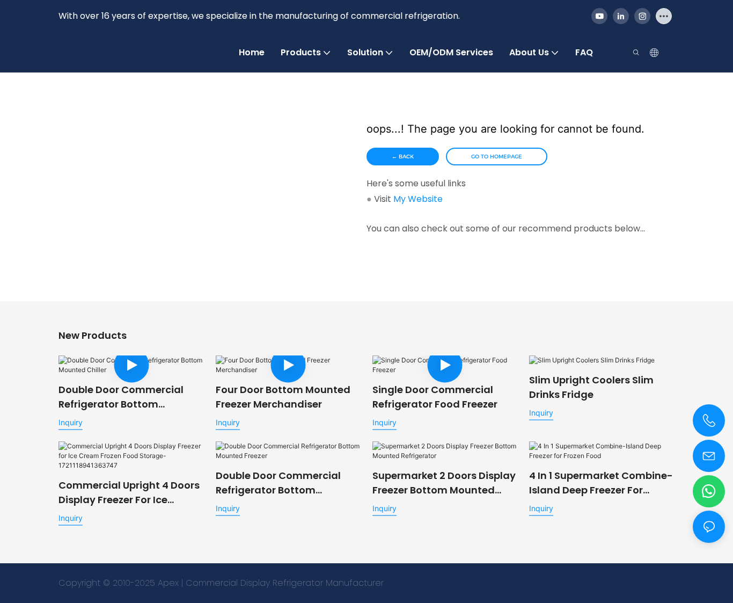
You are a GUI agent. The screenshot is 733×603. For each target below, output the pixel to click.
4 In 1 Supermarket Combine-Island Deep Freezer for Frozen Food (601, 483)
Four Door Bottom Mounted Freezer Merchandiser (283, 397)
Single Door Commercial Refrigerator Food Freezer (434, 397)
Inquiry (70, 422)
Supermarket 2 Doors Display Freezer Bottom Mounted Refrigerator (444, 483)
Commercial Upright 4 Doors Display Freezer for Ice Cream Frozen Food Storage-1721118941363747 (130, 492)
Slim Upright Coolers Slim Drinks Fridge (591, 387)
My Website (418, 199)
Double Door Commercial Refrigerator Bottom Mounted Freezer (278, 483)
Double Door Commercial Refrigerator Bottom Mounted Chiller (121, 397)
